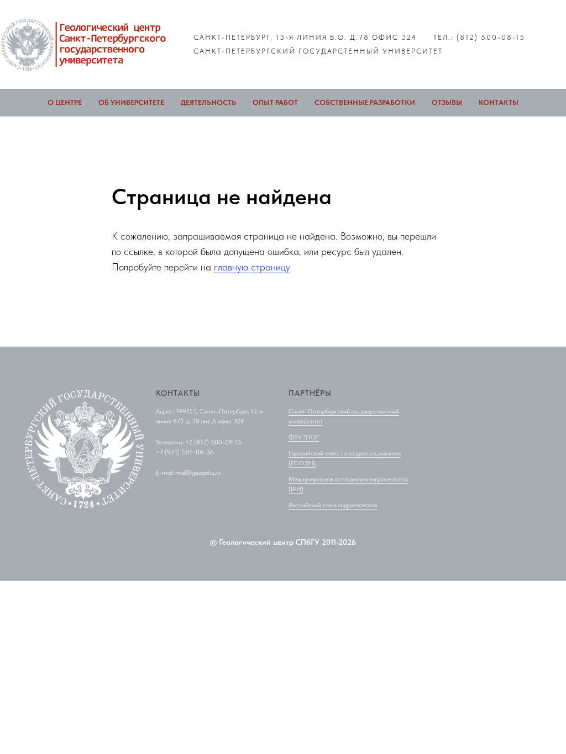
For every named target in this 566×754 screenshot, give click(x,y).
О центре (65, 102)
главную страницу (252, 267)
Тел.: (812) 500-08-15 (479, 37)
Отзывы (447, 102)
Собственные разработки (365, 102)
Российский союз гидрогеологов (333, 505)
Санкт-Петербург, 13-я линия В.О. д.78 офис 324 (305, 37)
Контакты (498, 102)
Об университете (131, 102)
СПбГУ (307, 542)
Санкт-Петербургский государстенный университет (318, 51)
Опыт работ (275, 102)
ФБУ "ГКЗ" (304, 437)
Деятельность (208, 102)
